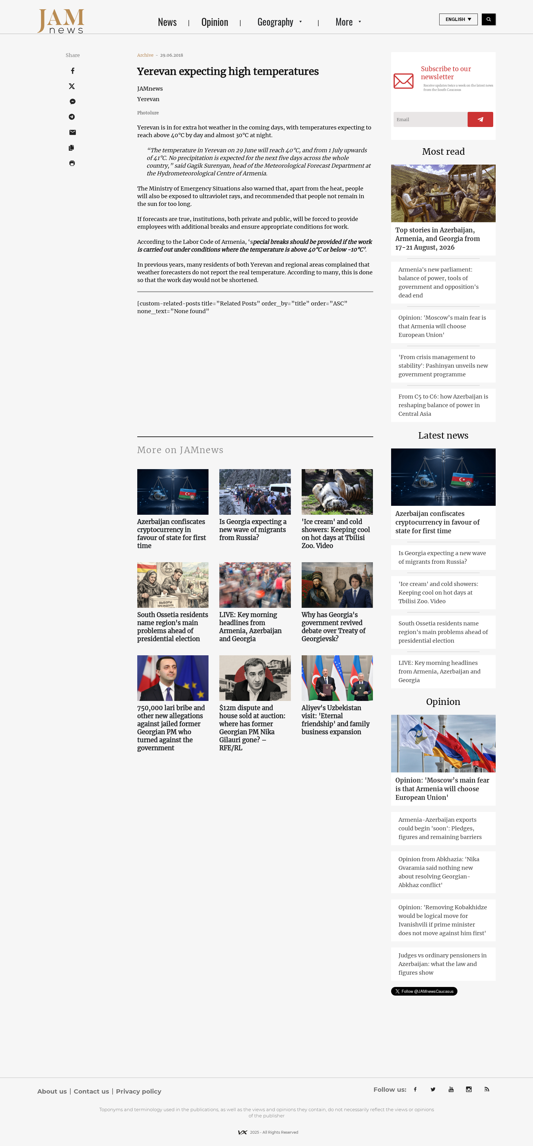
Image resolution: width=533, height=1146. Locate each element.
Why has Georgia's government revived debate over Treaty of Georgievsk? (334, 627)
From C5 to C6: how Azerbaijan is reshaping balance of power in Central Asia (443, 405)
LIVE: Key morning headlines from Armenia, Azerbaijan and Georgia (250, 627)
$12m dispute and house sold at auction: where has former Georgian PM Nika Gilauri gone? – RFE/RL (252, 728)
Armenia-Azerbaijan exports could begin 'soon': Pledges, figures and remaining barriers (440, 828)
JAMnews (150, 88)
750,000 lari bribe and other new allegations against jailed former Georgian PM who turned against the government (171, 728)
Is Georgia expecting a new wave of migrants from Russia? (253, 530)
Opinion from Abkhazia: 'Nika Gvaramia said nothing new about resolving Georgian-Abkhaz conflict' (439, 872)
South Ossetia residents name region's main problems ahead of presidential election (172, 627)
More (344, 21)
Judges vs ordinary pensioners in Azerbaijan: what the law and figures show (443, 964)
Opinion (214, 21)
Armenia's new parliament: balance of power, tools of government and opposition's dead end (439, 282)
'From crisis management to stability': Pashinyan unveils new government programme (443, 366)
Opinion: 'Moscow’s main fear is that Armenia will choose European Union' (442, 326)
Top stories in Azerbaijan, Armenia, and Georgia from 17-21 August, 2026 (437, 238)
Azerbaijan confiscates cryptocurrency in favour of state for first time (171, 534)
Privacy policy (138, 1091)
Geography (275, 21)
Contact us (91, 1091)
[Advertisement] (255, 375)
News (167, 21)
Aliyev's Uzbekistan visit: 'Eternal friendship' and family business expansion (336, 720)
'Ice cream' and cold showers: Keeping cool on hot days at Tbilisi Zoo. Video (336, 534)
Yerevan (148, 99)
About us (52, 1091)
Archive (147, 55)
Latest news (443, 435)
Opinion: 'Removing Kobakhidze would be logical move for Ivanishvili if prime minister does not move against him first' (443, 920)
